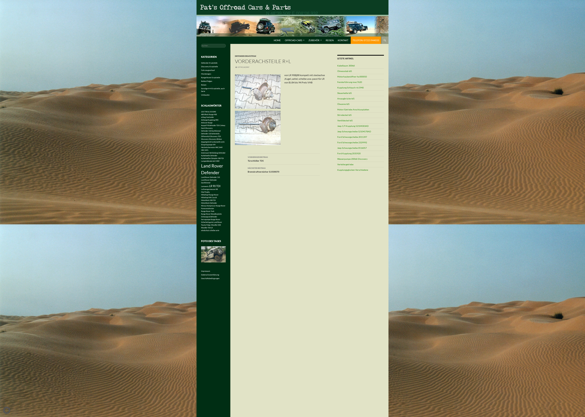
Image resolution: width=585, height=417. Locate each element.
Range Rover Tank (207, 211)
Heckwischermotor (208, 147)
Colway (222, 125)
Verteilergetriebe (345, 164)
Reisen (330, 40)
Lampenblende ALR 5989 (210, 161)
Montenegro (206, 74)
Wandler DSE (216, 225)
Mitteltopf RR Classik (209, 197)
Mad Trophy (205, 192)
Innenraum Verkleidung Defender (213, 153)
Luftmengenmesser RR (209, 189)
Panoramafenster (207, 208)
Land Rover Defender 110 (210, 177)
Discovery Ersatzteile (209, 66)
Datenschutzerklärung (210, 275)
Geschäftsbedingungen (210, 278)
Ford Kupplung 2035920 (349, 153)
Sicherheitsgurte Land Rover (211, 222)
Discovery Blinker (215, 139)
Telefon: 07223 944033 (366, 40)
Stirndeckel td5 (344, 115)
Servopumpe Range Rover (210, 219)
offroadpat (243, 67)
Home (277, 40)
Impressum (205, 271)
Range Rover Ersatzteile (210, 77)
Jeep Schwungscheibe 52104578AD (354, 131)
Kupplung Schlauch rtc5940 (350, 87)
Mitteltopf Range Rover (209, 195)
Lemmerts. (205, 186)
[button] (6, 410)
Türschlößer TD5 (258, 159)
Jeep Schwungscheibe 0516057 (352, 148)
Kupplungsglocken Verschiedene (352, 170)
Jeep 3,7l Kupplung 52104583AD (353, 126)
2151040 (212, 112)
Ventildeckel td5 (345, 120)
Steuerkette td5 (344, 93)
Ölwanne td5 (343, 104)
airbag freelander (207, 117)
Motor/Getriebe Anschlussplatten (353, 109)
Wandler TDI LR (207, 228)
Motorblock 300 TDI (208, 200)
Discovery (205, 139)
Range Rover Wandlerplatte (211, 214)
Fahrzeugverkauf (208, 70)
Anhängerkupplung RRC (210, 120)
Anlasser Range (207, 123)
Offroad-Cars (293, 40)
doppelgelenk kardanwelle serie (213, 142)
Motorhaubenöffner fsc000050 (352, 76)
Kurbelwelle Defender (209, 156)
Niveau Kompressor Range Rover (213, 206)
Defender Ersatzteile (245, 56)
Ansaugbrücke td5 (346, 98)
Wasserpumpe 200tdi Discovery (352, 159)
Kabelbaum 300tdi (346, 65)
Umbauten (205, 95)
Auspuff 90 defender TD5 (210, 125)
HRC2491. (205, 150)
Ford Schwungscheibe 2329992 (352, 142)
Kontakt (343, 40)
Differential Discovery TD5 (211, 136)
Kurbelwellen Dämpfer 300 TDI (212, 158)
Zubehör (313, 40)
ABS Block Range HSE (209, 114)
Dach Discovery (207, 128)
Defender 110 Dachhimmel (211, 131)
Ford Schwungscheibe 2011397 (352, 137)
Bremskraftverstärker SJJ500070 (263, 170)
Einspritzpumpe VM (208, 145)
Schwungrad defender (209, 217)
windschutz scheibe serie (210, 230)
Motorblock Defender (209, 203)
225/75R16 (205, 112)
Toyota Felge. (206, 225)
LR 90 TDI (214, 186)
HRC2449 (218, 147)
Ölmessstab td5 (344, 71)
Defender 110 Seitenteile (210, 134)
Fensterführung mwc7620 (349, 82)
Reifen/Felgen (206, 81)
